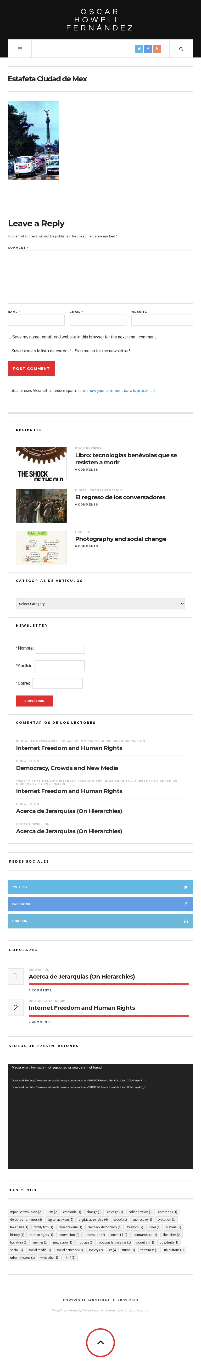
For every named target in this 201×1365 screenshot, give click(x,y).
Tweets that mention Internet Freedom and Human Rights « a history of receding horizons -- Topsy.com (96, 783)
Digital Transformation (98, 490)
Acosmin (143, 1310)
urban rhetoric (22, 1257)
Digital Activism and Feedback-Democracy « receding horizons (77, 741)
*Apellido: (25, 665)
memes (40, 1242)
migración (62, 1242)
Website (139, 311)
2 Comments (40, 990)
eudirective (142, 1219)
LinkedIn (19, 921)
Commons (167, 1212)
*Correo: (24, 683)
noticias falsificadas (115, 1242)
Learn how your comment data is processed (116, 390)
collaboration (141, 1212)
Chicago (115, 1212)
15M (52, 1212)
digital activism (60, 1219)
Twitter (20, 887)
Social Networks (70, 1250)
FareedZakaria (70, 1227)
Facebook (21, 904)
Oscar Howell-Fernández (100, 20)
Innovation (39, 969)
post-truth (169, 1242)
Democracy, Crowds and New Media (67, 768)
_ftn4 (69, 1257)
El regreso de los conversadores (120, 497)
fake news (19, 1227)
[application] (100, 1116)
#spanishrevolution (26, 1212)
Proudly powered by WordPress (75, 1310)
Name (14, 311)
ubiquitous (174, 1250)
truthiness (150, 1250)
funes (154, 1227)
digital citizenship (93, 1219)
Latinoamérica (145, 1235)
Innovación (69, 1235)
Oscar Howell (29, 824)
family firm (43, 1227)
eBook (120, 1219)
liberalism (172, 1235)
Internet (118, 1235)
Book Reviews (88, 448)
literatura (18, 1242)
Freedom (135, 1227)
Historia (173, 1227)
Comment (18, 247)
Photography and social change (120, 539)
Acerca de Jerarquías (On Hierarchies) (69, 811)
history (17, 1235)
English (82, 532)
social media (40, 1250)
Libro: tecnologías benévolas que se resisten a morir (126, 459)
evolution (167, 1219)
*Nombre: (25, 648)
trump (128, 1250)
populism (145, 1242)
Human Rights (41, 1235)
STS (112, 1250)
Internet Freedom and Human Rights (69, 748)
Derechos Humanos (26, 1219)
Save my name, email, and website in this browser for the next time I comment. (84, 337)
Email (76, 311)
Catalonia (72, 1212)
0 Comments (86, 469)
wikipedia (49, 1257)
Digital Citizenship (47, 1000)
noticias (85, 1242)
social (16, 1250)
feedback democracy (104, 1227)
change (94, 1212)
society (95, 1250)
